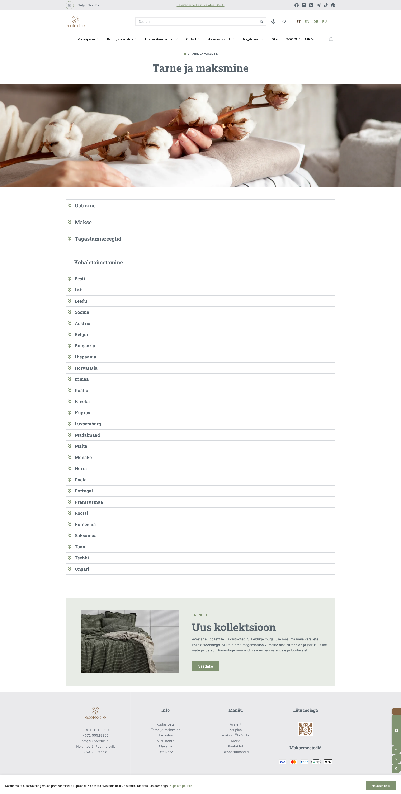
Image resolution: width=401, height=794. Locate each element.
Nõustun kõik (381, 786)
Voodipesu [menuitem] (86, 39)
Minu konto (165, 741)
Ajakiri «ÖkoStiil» (235, 735)
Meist (235, 741)
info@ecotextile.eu (89, 5)
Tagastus (166, 735)
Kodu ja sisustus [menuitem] (120, 39)
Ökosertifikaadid (235, 752)
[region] (200, 784)
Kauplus (235, 730)
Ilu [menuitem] (68, 39)
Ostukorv (165, 752)
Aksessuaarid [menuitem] (219, 39)
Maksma (165, 746)
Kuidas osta (165, 724)
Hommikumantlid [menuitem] (159, 39)
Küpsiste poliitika (181, 786)
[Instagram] (304, 5)
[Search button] (262, 21)
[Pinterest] (333, 5)
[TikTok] (326, 5)
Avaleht (235, 724)
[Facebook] (296, 5)
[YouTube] (311, 5)
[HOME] (185, 54)
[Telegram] (318, 5)
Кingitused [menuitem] (250, 39)
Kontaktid (235, 746)
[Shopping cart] (331, 39)
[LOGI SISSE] (273, 21)
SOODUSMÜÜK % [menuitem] (300, 39)
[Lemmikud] (284, 21)
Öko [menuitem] (274, 39)
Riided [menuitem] (190, 39)
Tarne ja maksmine (165, 730)
